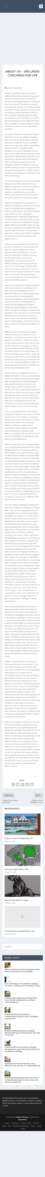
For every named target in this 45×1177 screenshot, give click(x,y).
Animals (36, 1123)
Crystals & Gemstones (21, 1126)
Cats (9, 1126)
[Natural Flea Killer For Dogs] (22, 886)
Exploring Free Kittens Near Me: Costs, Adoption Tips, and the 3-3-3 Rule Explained (22, 1064)
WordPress (22, 1120)
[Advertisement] (22, 36)
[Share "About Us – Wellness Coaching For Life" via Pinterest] (22, 784)
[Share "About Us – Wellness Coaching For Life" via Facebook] (13, 784)
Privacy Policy (26, 1123)
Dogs (33, 1126)
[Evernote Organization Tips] (22, 855)
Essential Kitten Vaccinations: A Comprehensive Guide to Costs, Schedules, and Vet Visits (22, 1016)
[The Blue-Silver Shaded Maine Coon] (22, 917)
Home (7, 1123)
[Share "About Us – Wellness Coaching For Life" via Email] (31, 784)
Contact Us (15, 1123)
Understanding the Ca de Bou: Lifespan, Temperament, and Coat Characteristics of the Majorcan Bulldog (22, 1049)
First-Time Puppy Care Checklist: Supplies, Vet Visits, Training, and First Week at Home (22, 985)
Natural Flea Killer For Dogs (16, 900)
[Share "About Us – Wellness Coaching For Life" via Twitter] (18, 784)
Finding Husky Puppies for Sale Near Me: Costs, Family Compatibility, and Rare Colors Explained (21, 1000)
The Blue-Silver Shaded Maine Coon (20, 931)
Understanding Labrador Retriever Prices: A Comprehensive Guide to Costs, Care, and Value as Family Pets (22, 1080)
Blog (4, 1126)
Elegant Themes (22, 1117)
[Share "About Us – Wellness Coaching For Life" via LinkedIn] (27, 784)
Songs (39, 1126)
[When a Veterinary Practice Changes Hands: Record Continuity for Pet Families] (7, 965)
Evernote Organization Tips (16, 869)
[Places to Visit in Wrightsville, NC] (22, 824)
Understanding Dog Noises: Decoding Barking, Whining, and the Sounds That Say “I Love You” (22, 1033)
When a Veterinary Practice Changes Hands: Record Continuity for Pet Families (22, 970)
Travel (22, 1128)
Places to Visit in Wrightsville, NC (19, 838)
